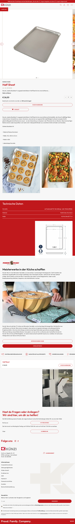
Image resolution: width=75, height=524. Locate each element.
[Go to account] (64, 5)
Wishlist (16, 109)
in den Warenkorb (65, 365)
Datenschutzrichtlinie (6, 481)
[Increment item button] (71, 97)
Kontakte (3, 484)
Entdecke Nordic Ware (37, 341)
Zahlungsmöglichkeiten (7, 467)
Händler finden (37, 346)
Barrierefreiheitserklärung (7, 487)
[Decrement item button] (65, 97)
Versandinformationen (7, 465)
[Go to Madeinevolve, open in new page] (71, 521)
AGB (2, 476)
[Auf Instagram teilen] (15, 441)
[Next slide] (73, 44)
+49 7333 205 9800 (44, 422)
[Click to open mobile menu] (72, 5)
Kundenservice (5, 473)
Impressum (4, 478)
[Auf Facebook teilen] (18, 441)
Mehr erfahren (6, 93)
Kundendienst (50, 453)
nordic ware (4, 9)
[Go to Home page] (6, 5)
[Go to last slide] (1, 44)
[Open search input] (60, 5)
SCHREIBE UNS (44, 431)
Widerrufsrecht (5, 470)
